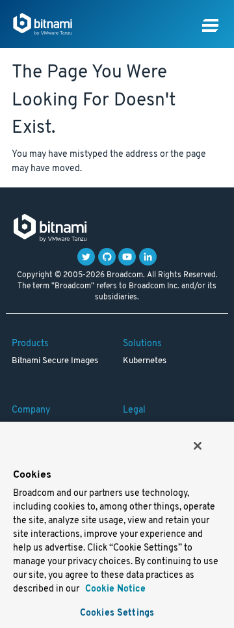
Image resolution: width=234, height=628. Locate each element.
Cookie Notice (114, 589)
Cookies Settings (117, 613)
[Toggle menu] (210, 25)
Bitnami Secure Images (55, 361)
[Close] (197, 445)
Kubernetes (144, 361)
